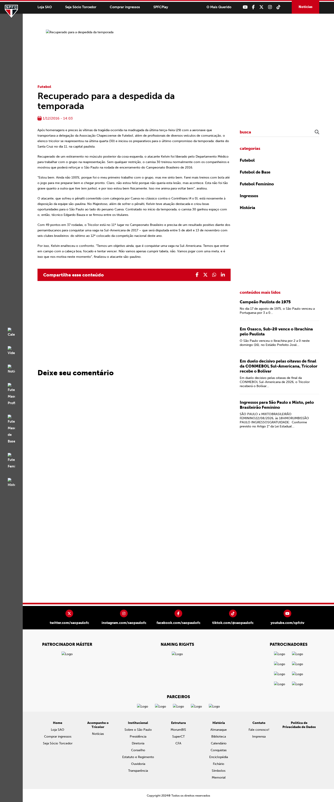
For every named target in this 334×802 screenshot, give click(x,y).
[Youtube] (245, 7)
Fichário (218, 764)
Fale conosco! (259, 730)
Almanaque (218, 730)
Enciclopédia (218, 757)
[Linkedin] (223, 275)
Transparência (138, 771)
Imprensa (259, 736)
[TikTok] (278, 7)
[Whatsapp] (214, 275)
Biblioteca (218, 736)
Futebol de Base (255, 172)
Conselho (138, 750)
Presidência (138, 736)
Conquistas (219, 750)
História (247, 207)
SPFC (11, 11)
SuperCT (178, 736)
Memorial (219, 777)
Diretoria (138, 743)
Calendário (219, 743)
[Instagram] (270, 7)
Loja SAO (44, 7)
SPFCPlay (160, 7)
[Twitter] (261, 7)
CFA (178, 743)
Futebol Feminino (257, 183)
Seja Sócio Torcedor (80, 7)
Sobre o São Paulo (138, 730)
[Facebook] (253, 7)
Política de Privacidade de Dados (299, 725)
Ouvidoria (138, 764)
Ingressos (249, 195)
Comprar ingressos (125, 7)
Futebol (44, 86)
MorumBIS (178, 730)
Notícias (305, 7)
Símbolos (218, 771)
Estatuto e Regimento (138, 757)
